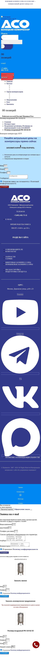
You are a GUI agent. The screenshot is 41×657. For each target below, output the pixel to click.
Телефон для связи (7, 531)
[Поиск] (3, 46)
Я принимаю (20, 549)
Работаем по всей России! (12, 116)
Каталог (9, 84)
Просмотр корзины (7, 509)
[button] (8, 47)
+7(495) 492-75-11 (20, 215)
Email (2, 169)
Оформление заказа (22, 509)
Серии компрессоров (15, 92)
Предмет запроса (5, 647)
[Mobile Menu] (2, 10)
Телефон (3, 172)
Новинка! (28, 116)
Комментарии (5, 546)
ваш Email (4, 528)
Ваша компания (6, 524)
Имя (2, 166)
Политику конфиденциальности (25, 549)
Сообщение (4, 178)
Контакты (10, 104)
